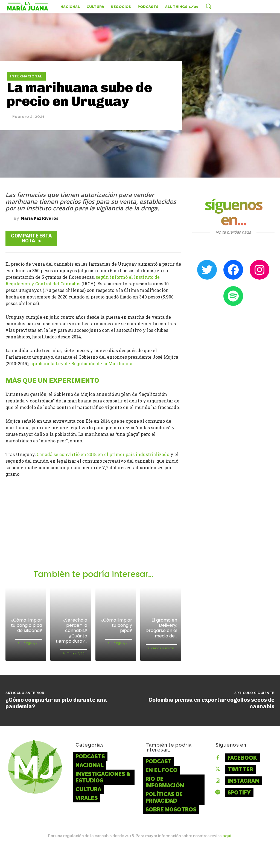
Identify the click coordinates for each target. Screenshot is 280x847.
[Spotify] (217, 792)
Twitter (240, 769)
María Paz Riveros (39, 218)
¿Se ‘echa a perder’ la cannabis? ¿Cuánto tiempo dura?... (71, 630)
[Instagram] (217, 781)
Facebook (242, 758)
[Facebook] (107, 238)
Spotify (239, 792)
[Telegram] (140, 238)
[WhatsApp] (156, 238)
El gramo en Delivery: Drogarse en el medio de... (161, 628)
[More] (172, 238)
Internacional (26, 76)
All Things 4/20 (28, 643)
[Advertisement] (93, 528)
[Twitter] (123, 238)
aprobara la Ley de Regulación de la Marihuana (81, 363)
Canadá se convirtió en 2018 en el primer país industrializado (103, 454)
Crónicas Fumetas (161, 648)
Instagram (243, 781)
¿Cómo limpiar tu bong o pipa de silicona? (26, 625)
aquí (227, 836)
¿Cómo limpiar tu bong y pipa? (116, 625)
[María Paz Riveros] (9, 218)
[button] (208, 6)
